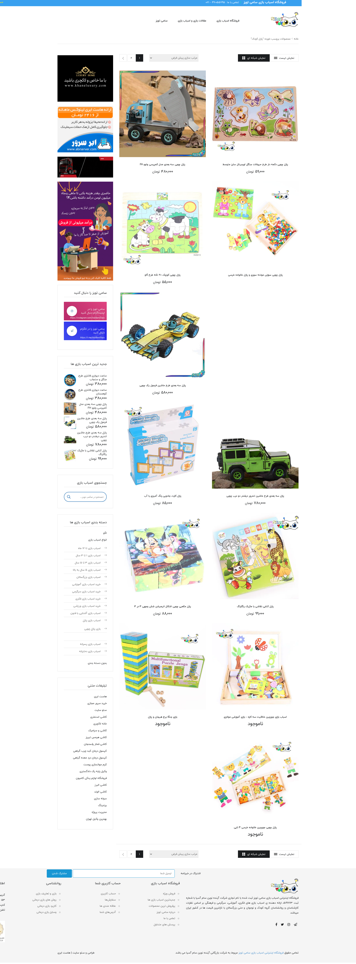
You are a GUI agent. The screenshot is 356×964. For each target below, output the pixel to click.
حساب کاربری (108, 894)
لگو (105, 533)
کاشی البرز (101, 785)
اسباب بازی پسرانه (90, 644)
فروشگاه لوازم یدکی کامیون (91, 778)
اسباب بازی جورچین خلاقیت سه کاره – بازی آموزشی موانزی (255, 717)
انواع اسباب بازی (97, 540)
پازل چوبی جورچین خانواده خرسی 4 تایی (255, 827)
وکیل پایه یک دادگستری (93, 771)
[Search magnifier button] (69, 497)
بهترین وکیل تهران (96, 819)
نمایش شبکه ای (256, 58)
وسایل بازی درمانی (46, 912)
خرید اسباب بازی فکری (88, 599)
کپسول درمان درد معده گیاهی (90, 758)
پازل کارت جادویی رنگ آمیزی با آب (162, 496)
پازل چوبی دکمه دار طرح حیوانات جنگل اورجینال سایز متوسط (255, 164)
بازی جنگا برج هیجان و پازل (162, 717)
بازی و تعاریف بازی (46, 894)
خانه (296, 39)
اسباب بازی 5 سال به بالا (87, 570)
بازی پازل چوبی (92, 629)
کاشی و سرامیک (97, 730)
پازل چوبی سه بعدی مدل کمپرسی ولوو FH (162, 164)
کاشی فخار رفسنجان (95, 744)
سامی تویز (161, 21)
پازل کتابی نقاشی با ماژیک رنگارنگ (255, 606)
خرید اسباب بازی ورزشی (87, 606)
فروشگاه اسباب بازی (228, 21)
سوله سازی (100, 799)
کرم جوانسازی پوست (95, 764)
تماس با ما (169, 918)
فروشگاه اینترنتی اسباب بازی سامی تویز (261, 953)
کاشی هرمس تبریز (96, 737)
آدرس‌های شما (108, 912)
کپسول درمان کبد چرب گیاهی (90, 751)
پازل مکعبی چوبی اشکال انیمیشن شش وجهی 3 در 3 (162, 606)
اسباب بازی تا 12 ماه (89, 548)
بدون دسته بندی (97, 663)
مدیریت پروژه (99, 812)
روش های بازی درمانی (44, 900)
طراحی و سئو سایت (84, 953)
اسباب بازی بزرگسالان (88, 577)
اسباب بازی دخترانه (90, 651)
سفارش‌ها (110, 900)
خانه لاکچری (100, 724)
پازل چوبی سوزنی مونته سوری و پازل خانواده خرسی (255, 275)
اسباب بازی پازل (92, 620)
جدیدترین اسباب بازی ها (161, 900)
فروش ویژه (169, 894)
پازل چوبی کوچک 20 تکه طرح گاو (162, 275)
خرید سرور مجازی (97, 703)
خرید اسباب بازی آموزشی (86, 584)
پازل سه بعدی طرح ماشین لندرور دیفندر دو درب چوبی (255, 496)
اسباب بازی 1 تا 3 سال (88, 555)
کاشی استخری (98, 717)
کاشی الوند (100, 792)
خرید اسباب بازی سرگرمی (86, 592)
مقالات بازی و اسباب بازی (192, 21)
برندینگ (102, 805)
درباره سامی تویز (166, 912)
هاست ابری (100, 696)
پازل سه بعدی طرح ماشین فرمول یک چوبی (162, 385)
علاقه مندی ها (108, 906)
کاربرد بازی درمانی (46, 906)
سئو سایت (101, 710)
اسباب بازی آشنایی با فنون (85, 613)
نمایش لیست (286, 58)
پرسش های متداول (164, 924)
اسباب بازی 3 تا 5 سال (88, 563)
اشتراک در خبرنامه (191, 873)
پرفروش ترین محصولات (162, 906)
